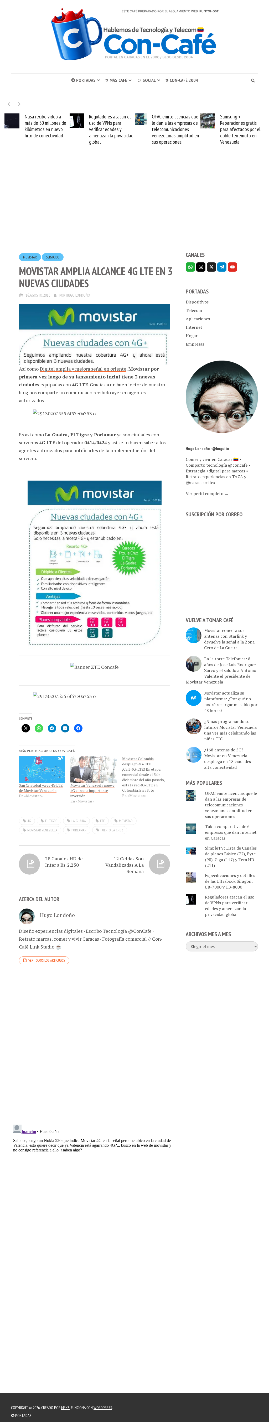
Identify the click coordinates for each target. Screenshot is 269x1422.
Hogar (192, 335)
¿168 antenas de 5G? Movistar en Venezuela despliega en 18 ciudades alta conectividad (227, 758)
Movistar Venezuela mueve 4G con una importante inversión (92, 790)
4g (29, 821)
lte (102, 821)
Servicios (52, 257)
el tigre (51, 821)
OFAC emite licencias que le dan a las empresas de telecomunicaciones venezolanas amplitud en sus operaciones (175, 129)
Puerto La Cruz (112, 830)
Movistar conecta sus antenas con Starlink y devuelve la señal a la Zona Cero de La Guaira (229, 639)
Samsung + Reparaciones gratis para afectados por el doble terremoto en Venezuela (240, 129)
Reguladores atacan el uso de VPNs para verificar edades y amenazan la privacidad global (111, 129)
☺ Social (146, 80)
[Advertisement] (134, 208)
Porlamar (78, 830)
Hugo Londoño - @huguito (207, 448)
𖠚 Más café (116, 80)
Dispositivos (197, 302)
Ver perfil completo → (207, 493)
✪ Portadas (83, 80)
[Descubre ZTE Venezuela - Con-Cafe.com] (94, 666)
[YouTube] (232, 267)
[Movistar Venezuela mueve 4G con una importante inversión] (93, 769)
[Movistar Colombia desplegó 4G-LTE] (148, 777)
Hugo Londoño (78, 295)
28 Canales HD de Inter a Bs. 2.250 (64, 861)
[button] (19, 104)
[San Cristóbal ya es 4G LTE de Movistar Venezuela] (42, 769)
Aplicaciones (198, 319)
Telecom (194, 310)
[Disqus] (94, 1051)
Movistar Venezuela (42, 830)
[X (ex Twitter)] (211, 267)
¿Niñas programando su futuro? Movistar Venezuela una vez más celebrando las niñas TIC (230, 730)
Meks (65, 1407)
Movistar (30, 257)
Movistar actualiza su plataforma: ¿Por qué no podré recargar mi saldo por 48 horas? (230, 701)
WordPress (103, 1407)
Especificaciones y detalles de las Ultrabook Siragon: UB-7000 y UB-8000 (230, 881)
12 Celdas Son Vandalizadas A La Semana (124, 864)
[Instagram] (200, 267)
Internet (194, 327)
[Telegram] (221, 267)
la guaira (78, 821)
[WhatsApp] (190, 267)
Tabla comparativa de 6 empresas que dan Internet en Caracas (231, 832)
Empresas (195, 344)
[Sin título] (94, 565)
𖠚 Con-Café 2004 (181, 80)
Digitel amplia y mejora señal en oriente (83, 369)
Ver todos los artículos (46, 960)
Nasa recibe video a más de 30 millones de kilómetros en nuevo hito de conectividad (45, 126)
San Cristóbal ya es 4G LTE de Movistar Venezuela (41, 788)
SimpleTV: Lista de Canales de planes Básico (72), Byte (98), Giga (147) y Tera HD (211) (231, 856)
